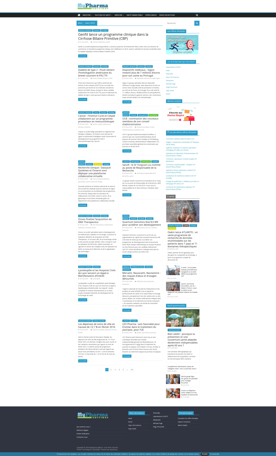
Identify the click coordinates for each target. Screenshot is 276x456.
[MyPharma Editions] (79, 15)
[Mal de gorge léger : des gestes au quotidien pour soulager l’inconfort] (173, 375)
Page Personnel (171, 87)
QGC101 (147, 228)
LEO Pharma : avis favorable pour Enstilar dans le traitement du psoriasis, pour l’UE (141, 326)
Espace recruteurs (167, 15)
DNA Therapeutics (98, 225)
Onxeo (94, 228)
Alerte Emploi (182, 425)
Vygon (158, 78)
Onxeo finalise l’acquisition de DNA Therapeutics (95, 220)
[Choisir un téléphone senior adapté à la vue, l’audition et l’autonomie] (173, 390)
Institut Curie (106, 124)
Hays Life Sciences (172, 77)
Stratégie (104, 66)
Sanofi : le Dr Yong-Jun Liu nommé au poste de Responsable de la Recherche (141, 167)
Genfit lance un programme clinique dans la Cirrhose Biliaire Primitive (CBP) (113, 36)
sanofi (131, 176)
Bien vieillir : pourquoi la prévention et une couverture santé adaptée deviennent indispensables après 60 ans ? (183, 339)
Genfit (108, 42)
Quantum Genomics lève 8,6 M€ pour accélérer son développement (141, 223)
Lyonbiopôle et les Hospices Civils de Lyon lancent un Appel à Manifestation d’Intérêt (96, 273)
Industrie (87, 15)
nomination (136, 130)
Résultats (141, 218)
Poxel (110, 78)
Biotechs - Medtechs (85, 30)
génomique (81, 182)
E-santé (186, 225)
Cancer (96, 112)
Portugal (152, 78)
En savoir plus (214, 454)
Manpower (170, 80)
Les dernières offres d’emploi (182, 132)
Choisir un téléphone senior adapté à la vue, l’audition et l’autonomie (189, 392)
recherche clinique (96, 182)
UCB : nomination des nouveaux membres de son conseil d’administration (140, 121)
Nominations (153, 115)
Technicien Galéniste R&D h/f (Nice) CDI (180, 139)
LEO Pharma (145, 333)
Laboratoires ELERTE (173, 67)
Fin (132, 369)
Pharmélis (169, 74)
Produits (104, 30)
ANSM (138, 281)
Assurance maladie (85, 321)
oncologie (88, 228)
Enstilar (139, 333)
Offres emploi (151, 15)
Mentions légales (82, 430)
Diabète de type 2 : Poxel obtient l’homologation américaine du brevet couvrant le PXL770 (96, 72)
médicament (140, 228)
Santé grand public (135, 15)
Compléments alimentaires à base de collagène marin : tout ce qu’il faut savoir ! (182, 367)
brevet (94, 78)
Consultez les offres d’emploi (188, 418)
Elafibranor (101, 42)
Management (143, 115)
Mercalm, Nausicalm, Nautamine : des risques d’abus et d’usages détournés (141, 275)
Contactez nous (82, 437)
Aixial (168, 70)
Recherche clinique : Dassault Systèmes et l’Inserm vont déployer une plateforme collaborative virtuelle (94, 172)
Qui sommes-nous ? (84, 427)
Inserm (88, 182)
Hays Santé (170, 90)
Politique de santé (103, 15)
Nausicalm (150, 281)
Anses (168, 94)
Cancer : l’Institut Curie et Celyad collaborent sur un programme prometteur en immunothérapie (96, 118)
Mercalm (143, 281)
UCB (142, 130)
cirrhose (95, 42)
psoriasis (153, 333)
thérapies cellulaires (84, 127)
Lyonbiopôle (96, 279)
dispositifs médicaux (143, 78)
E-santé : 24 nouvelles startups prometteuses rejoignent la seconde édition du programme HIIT (189, 271)
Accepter (205, 454)
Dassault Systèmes (103, 179)
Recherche (98, 164)
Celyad (100, 124)
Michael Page (170, 84)
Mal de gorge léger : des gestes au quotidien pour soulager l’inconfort (189, 379)
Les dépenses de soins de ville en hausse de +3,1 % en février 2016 (96, 325)
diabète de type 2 (102, 78)
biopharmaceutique (143, 127)
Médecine (118, 15)
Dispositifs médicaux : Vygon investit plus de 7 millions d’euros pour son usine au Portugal (141, 72)
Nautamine (125, 284)
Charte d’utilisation (83, 434)
